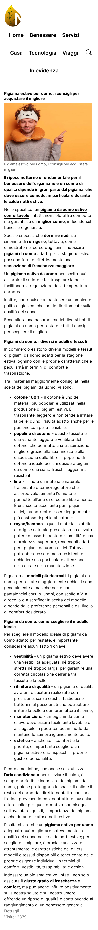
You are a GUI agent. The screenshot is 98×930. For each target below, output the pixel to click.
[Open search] (89, 52)
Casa (16, 53)
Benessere (43, 35)
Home (16, 35)
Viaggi (70, 53)
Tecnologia (42, 53)
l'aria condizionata (21, 774)
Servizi (70, 35)
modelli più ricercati (46, 575)
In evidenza (44, 70)
